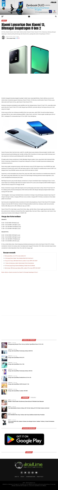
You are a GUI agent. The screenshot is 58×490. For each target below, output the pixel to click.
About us (17, 476)
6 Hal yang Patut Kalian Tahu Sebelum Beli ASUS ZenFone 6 (19, 258)
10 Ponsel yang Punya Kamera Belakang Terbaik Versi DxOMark (20, 266)
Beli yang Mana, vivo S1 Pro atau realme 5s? (15, 256)
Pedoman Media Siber (30, 476)
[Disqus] (28, 295)
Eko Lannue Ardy (11, 38)
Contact (22, 476)
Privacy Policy (40, 476)
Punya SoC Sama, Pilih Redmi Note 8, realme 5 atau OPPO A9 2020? (21, 261)
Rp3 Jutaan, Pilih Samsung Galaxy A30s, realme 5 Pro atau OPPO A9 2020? (22, 268)
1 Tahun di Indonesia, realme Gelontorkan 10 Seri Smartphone (19, 263)
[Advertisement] (29, 85)
